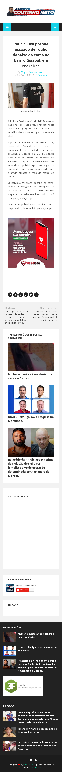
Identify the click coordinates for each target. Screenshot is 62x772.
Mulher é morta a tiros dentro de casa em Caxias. (37, 635)
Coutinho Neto (36, 767)
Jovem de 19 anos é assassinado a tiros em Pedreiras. (37, 730)
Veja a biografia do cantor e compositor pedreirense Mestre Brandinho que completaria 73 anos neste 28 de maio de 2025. (38, 717)
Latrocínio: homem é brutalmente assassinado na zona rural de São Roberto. (37, 745)
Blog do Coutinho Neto (32, 72)
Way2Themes (29, 764)
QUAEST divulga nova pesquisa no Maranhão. (37, 649)
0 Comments (42, 75)
